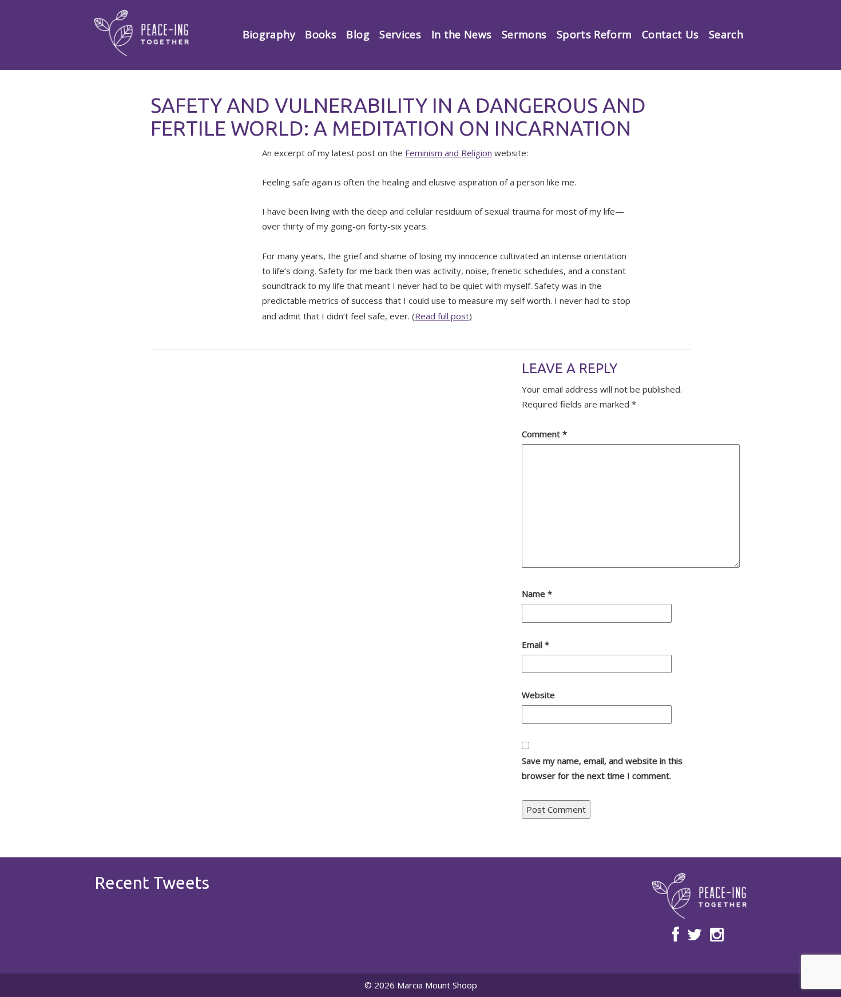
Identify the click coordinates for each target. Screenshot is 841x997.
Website (538, 695)
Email (535, 644)
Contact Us (670, 34)
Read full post (442, 316)
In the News (461, 34)
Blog (357, 34)
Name (537, 593)
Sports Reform (594, 34)
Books (320, 34)
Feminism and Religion (448, 153)
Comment (544, 434)
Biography (269, 34)
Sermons (524, 34)
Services (400, 34)
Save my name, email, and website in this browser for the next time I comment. (602, 768)
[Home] (141, 33)
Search (726, 34)
